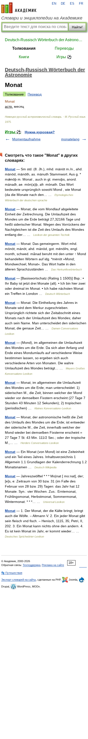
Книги (24, 57)
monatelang (70, 139)
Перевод (35, 94)
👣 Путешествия (11, 572)
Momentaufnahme (26, 139)
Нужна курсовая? (40, 132)
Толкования (23, 48)
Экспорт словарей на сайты (18, 579)
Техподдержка (31, 565)
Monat (10, 169)
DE (63, 3)
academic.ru (18, 7)
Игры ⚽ (64, 57)
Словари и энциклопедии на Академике (41, 18)
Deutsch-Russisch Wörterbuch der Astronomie (44, 40)
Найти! (77, 27)
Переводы (64, 48)
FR (81, 3)
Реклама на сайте (53, 565)
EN (54, 3)
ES (72, 3)
